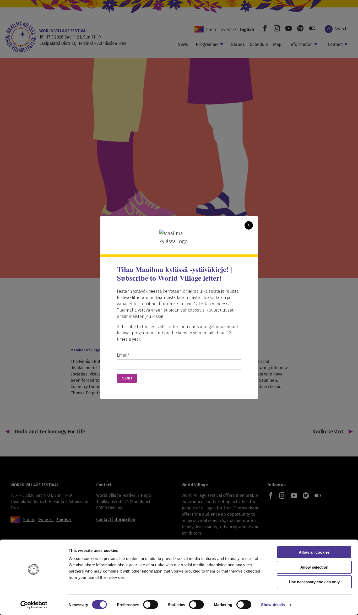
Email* (123, 355)
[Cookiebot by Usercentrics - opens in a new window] (34, 605)
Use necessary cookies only (314, 582)
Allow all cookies (314, 552)
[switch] (150, 604)
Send (127, 378)
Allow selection (314, 567)
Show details (273, 604)
